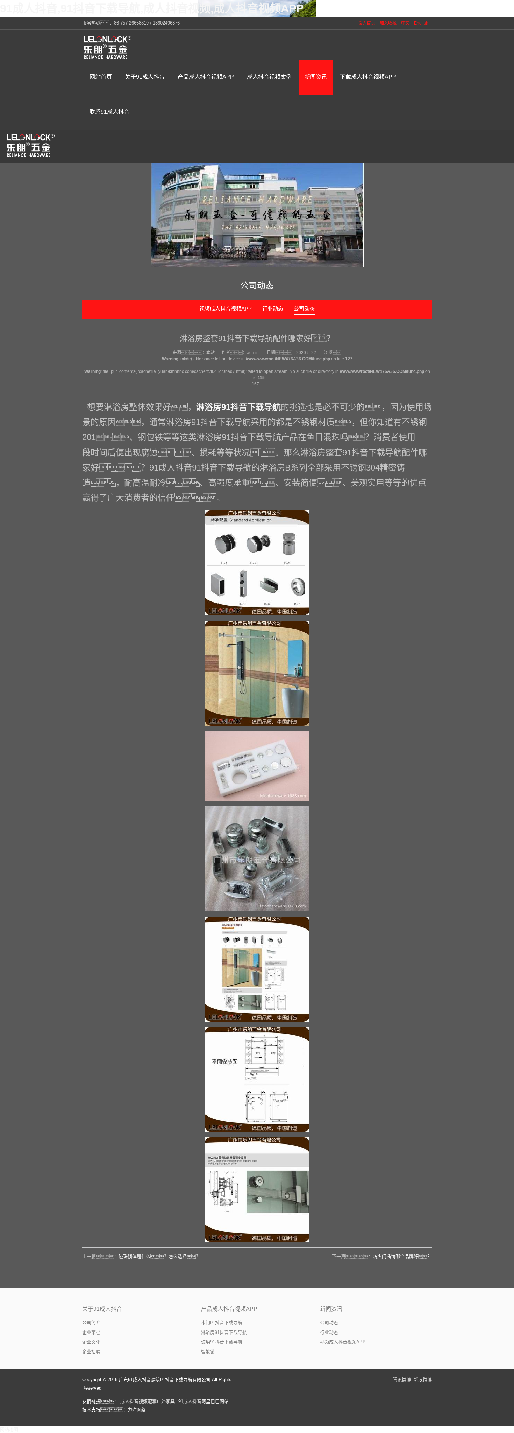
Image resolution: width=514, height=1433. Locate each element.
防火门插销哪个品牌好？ (402, 1256)
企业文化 (91, 1341)
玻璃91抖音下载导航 (221, 1341)
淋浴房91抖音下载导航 (238, 407)
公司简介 (91, 1322)
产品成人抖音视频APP (229, 1309)
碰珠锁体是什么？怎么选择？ (159, 1256)
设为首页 (366, 23)
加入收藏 (388, 23)
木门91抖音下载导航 (221, 1322)
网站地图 (9, 1429)
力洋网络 (137, 1409)
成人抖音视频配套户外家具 (147, 1401)
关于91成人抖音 (102, 1309)
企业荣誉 (91, 1332)
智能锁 (208, 1351)
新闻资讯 (331, 1309)
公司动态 (304, 309)
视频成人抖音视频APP (225, 309)
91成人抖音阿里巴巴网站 (203, 1401)
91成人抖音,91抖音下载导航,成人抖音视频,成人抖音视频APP (152, 8)
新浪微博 (423, 1379)
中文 (405, 23)
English (421, 23)
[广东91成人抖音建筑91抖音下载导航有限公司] (108, 47)
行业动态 (272, 309)
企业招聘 (91, 1351)
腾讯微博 (402, 1379)
